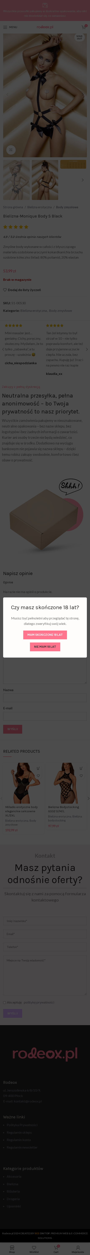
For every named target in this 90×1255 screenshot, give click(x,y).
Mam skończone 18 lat (45, 634)
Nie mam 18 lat (45, 646)
